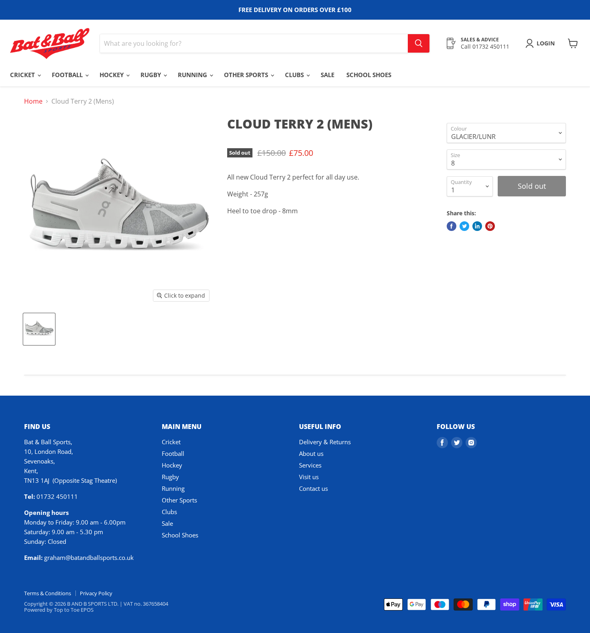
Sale (327, 75)
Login (546, 43)
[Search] (418, 43)
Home (33, 101)
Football (68, 75)
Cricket (23, 75)
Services (310, 465)
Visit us (309, 477)
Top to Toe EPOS (74, 609)
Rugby (151, 75)
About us (311, 453)
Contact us (313, 488)
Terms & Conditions (47, 593)
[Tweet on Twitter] (464, 226)
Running (193, 75)
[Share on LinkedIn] (477, 226)
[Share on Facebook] (451, 226)
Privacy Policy (96, 593)
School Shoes (368, 75)
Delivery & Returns (325, 442)
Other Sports (247, 75)
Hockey (112, 75)
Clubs (295, 75)
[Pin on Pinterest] (490, 226)
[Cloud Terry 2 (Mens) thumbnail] (39, 329)
